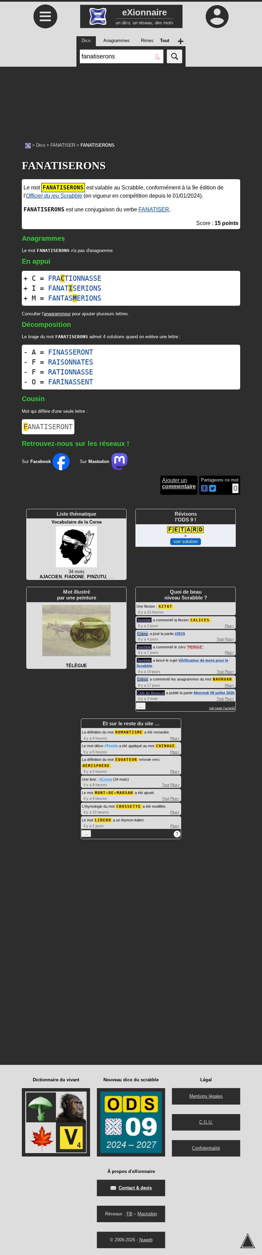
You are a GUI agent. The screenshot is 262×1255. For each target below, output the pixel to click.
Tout (220, 639)
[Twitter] (212, 490)
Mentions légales (206, 1096)
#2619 (180, 634)
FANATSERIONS (74, 288)
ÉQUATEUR (126, 759)
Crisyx (142, 634)
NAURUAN (222, 679)
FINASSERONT (70, 352)
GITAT (165, 606)
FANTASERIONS (74, 298)
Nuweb (145, 1239)
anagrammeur (57, 313)
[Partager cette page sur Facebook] (204, 489)
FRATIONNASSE (74, 278)
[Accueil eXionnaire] (28, 145)
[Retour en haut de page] (247, 1240)
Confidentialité (206, 1148)
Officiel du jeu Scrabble (54, 196)
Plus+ (229, 626)
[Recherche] (174, 56)
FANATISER (62, 145)
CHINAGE (165, 746)
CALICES (199, 620)
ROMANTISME (129, 732)
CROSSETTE (128, 806)
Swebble (144, 620)
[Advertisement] (131, 101)
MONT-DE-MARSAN (114, 793)
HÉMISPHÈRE (96, 766)
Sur (36, 461)
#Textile (111, 746)
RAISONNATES (70, 362)
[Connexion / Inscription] (217, 16)
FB (129, 1213)
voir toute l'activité (222, 708)
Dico (40, 145)
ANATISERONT (48, 427)
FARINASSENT (70, 382)
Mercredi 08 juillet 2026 (214, 693)
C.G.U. (206, 1122)
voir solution (186, 541)
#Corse (105, 779)
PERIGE (195, 647)
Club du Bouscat (150, 693)
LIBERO (103, 820)
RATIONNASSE (70, 372)
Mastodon (147, 1213)
